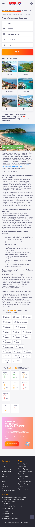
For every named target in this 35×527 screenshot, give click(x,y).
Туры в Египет (22, 466)
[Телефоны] (27, 3)
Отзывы (12, 10)
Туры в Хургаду (23, 469)
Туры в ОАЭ (21, 486)
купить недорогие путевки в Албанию (16, 165)
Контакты (5, 486)
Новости (19, 10)
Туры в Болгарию (23, 474)
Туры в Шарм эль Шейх (25, 471)
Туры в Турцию (23, 464)
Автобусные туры (7, 469)
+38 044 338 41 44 (8, 508)
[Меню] (3, 3)
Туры (3, 466)
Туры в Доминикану (24, 481)
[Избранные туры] (31, 3)
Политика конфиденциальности (8, 489)
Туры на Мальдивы (24, 484)
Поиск (17, 52)
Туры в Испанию (23, 476)
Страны (5, 10)
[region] (17, 10)
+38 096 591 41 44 (7, 513)
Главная (4, 464)
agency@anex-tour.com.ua (10, 518)
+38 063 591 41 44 (7, 516)
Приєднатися (13, 443)
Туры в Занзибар (23, 489)
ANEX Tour (5, 14)
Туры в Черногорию (24, 479)
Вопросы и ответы (7, 479)
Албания (16, 14)
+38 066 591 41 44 (7, 511)
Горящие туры (6, 471)
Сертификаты (6, 484)
